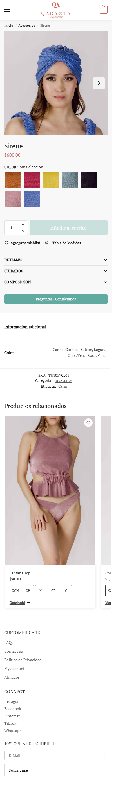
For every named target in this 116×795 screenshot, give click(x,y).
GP (53, 590)
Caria (62, 386)
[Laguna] (70, 179)
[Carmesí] (31, 179)
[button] (23, 224)
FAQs (8, 642)
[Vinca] (31, 199)
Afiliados (12, 677)
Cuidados (13, 270)
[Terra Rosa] (12, 199)
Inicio (8, 25)
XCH (15, 590)
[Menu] (12, 10)
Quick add (17, 603)
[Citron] (51, 179)
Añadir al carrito (68, 227)
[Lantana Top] (50, 490)
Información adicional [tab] (25, 326)
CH (28, 590)
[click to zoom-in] (56, 83)
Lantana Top (20, 573)
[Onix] (89, 179)
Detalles (13, 259)
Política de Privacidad (23, 659)
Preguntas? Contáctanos (56, 299)
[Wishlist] (88, 422)
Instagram (13, 701)
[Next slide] (99, 83)
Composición (17, 281)
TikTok (10, 723)
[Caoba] (12, 179)
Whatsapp (13, 730)
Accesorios (26, 25)
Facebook (12, 708)
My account (14, 668)
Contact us (13, 651)
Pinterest (12, 716)
